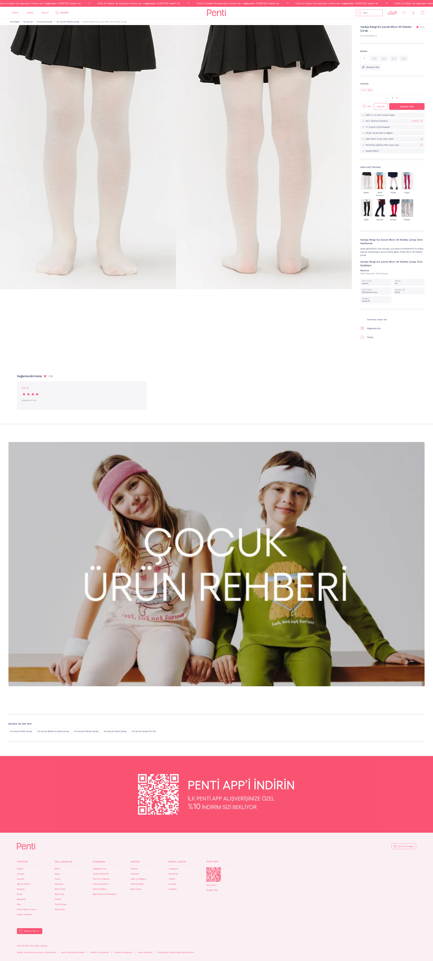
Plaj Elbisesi (61, 904)
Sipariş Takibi (137, 884)
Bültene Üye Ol (31, 931)
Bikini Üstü (60, 889)
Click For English (406, 846)
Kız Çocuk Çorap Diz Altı (144, 731)
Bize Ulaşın (136, 889)
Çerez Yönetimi (145, 952)
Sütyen (20, 869)
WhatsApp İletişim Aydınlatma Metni (176, 952)
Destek (135, 861)
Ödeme (134, 869)
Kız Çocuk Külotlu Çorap (68, 22)
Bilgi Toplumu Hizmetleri (105, 894)
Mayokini (59, 884)
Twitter (171, 879)
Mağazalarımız (100, 869)
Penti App (212, 861)
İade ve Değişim (138, 879)
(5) (422, 27)
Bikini (57, 869)
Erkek (30, 13)
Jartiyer (21, 874)
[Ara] (359, 13)
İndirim (64, 13)
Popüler (22, 861)
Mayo (57, 874)
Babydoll (21, 899)
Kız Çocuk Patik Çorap (21, 731)
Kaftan (58, 899)
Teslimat (135, 874)
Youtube (172, 884)
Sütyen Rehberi (24, 914)
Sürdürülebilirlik (101, 874)
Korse (19, 894)
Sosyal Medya (177, 861)
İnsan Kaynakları (101, 884)
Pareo (57, 879)
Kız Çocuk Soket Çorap (115, 731)
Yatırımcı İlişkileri (101, 879)
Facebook (173, 874)
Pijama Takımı (23, 884)
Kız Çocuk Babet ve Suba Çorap (53, 731)
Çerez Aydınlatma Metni (73, 952)
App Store (211, 885)
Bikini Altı (59, 894)
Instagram (173, 869)
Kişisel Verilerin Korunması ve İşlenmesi (36, 952)
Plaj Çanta (60, 909)
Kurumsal (99, 861)
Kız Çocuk (28, 22)
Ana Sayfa (14, 22)
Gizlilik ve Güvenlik (99, 952)
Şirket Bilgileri (100, 889)
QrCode (213, 874)
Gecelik (20, 879)
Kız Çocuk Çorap (44, 22)
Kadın (15, 13)
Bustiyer (21, 889)
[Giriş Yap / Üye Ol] (413, 13)
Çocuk (45, 13)
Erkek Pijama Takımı (27, 909)
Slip (19, 904)
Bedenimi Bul (372, 67)
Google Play (212, 890)
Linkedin (172, 889)
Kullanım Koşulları (123, 952)
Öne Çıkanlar (63, 861)
